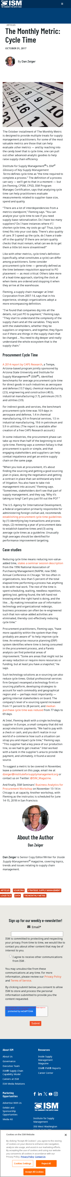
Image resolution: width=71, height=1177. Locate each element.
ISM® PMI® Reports (49, 1068)
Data (17, 895)
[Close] (65, 1134)
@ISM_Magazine (40, 778)
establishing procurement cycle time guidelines (32, 517)
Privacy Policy (52, 976)
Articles (5, 890)
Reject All (46, 1163)
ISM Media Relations (14, 1083)
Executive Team (11, 1066)
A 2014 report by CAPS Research (22, 364)
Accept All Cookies (34, 1171)
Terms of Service (21, 980)
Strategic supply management (44, 890)
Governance (9, 1061)
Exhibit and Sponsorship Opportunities (10, 1111)
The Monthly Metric (35, 895)
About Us (8, 1056)
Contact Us (40, 1156)
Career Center (45, 1072)
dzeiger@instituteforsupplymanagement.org (30, 774)
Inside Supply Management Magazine (45, 1060)
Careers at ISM (11, 1078)
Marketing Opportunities (10, 1094)
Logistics (6, 895)
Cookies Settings (22, 1163)
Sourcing (19, 890)
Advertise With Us (12, 1102)
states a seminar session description (40, 563)
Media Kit (8, 1119)
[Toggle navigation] (62, 4)
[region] (35, 1153)
